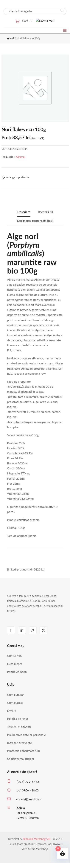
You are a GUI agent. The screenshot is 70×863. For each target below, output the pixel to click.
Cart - (27, 21)
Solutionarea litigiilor (20, 758)
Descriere (23, 212)
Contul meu (14, 655)
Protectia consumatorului (24, 750)
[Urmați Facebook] (11, 630)
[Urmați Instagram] (33, 630)
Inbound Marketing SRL (37, 839)
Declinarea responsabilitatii (35, 220)
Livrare (11, 710)
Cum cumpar (15, 694)
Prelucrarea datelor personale (26, 734)
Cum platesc (15, 702)
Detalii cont (14, 663)
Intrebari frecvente (19, 742)
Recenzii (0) (45, 212)
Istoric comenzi (17, 671)
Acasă (10, 38)
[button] (15, 177)
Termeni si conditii (19, 726)
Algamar (20, 157)
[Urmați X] (43, 630)
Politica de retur (17, 718)
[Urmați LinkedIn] (22, 630)
